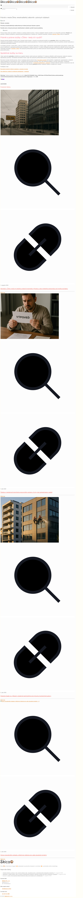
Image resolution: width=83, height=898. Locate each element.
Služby (4, 12)
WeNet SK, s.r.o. (6, 880)
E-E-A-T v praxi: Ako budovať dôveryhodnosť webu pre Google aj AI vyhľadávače (23, 875)
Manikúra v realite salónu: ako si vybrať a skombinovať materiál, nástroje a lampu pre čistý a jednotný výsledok (30, 874)
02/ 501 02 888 (5, 893)
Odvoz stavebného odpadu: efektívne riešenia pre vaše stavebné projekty (23, 855)
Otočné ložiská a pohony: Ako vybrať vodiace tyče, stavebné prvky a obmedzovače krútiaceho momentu (28, 873)
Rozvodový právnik (42, 60)
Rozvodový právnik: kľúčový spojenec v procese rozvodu (14, 69)
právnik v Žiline (56, 34)
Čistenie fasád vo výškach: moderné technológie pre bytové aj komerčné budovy (25, 696)
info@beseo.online (6, 888)
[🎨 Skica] (18, 2)
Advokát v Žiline (15, 48)
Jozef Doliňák (3, 83)
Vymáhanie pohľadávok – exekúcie (41, 62)
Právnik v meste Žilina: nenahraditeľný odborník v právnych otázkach (20, 14)
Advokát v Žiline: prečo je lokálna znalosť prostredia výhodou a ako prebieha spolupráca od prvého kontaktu (34, 288)
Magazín (5, 11)
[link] (16, 9)
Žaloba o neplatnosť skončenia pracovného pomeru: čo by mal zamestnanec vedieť (26, 492)
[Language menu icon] (1, 7)
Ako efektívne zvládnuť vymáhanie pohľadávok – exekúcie (14, 71)
